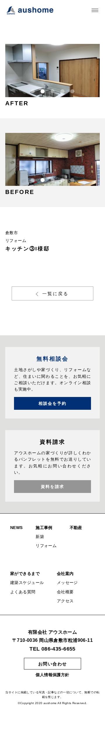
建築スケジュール (27, 582)
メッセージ (67, 582)
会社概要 (65, 591)
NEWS (16, 527)
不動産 (76, 527)
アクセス (65, 601)
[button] (33, 91)
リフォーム (46, 545)
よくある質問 (23, 591)
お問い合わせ (52, 663)
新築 (40, 536)
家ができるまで (25, 573)
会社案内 (65, 573)
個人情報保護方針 (52, 674)
